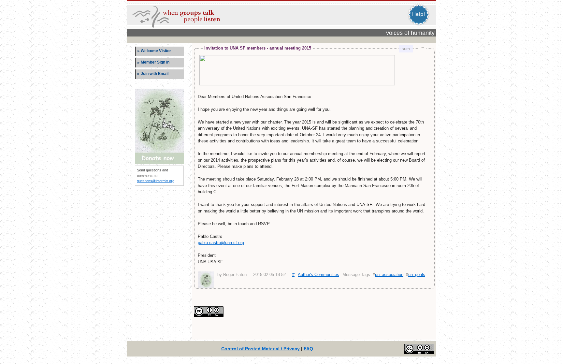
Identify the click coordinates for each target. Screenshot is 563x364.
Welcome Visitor (156, 51)
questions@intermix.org (155, 181)
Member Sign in (155, 62)
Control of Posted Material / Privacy (260, 348)
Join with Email (154, 73)
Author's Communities (318, 274)
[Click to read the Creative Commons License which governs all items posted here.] (209, 315)
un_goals (416, 274)
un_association (389, 274)
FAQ (308, 348)
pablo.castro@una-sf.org (221, 242)
